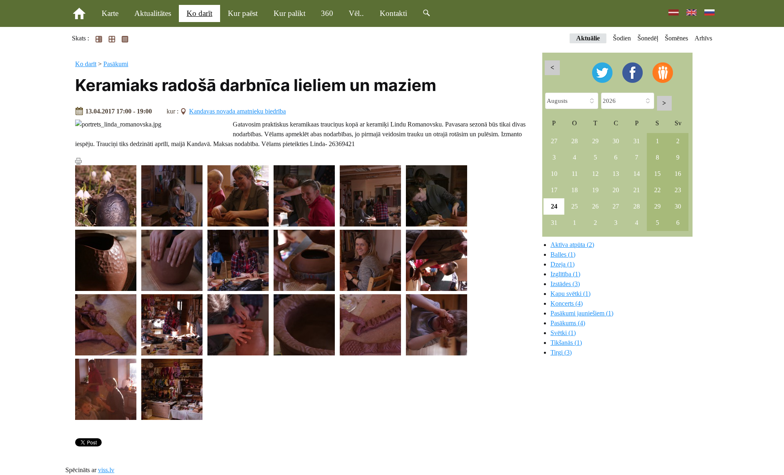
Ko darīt (199, 13)
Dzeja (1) (562, 264)
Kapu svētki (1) (570, 293)
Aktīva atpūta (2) (572, 244)
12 (595, 173)
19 (595, 189)
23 (678, 189)
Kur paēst (243, 13)
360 (327, 13)
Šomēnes (676, 38)
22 (657, 189)
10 (554, 173)
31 (636, 141)
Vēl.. (356, 13)
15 (657, 173)
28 (574, 141)
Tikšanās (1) (566, 342)
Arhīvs (703, 38)
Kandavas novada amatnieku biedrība (237, 111)
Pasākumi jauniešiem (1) (581, 313)
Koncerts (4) (566, 303)
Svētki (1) (563, 332)
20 (615, 189)
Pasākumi (115, 63)
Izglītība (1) (565, 274)
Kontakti (393, 13)
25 (574, 206)
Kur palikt (289, 13)
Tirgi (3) (561, 352)
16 (678, 173)
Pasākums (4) (567, 323)
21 (636, 189)
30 (615, 141)
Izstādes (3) (565, 283)
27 (554, 141)
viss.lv (106, 469)
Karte (110, 13)
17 (554, 189)
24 (554, 206)
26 (595, 206)
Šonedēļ (647, 38)
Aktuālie (588, 38)
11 (575, 173)
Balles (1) (562, 254)
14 (636, 173)
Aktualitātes (152, 13)
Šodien (622, 38)
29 (595, 141)
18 (574, 189)
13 (615, 173)
